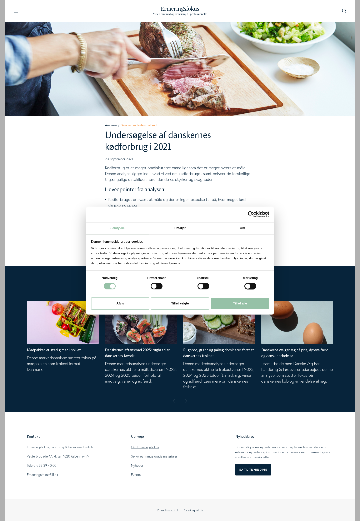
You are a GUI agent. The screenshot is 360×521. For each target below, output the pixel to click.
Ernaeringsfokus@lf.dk (42, 475)
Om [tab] (242, 228)
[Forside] (180, 11)
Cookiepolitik (193, 510)
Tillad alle (240, 303)
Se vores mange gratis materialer (154, 456)
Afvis (120, 303)
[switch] (156, 286)
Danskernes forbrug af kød (139, 125)
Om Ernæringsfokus (145, 447)
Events (136, 475)
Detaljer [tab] (180, 228)
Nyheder (137, 465)
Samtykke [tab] (117, 228)
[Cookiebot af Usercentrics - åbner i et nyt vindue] (251, 214)
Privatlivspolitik (168, 510)
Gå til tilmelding (253, 470)
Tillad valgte (180, 303)
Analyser (111, 125)
